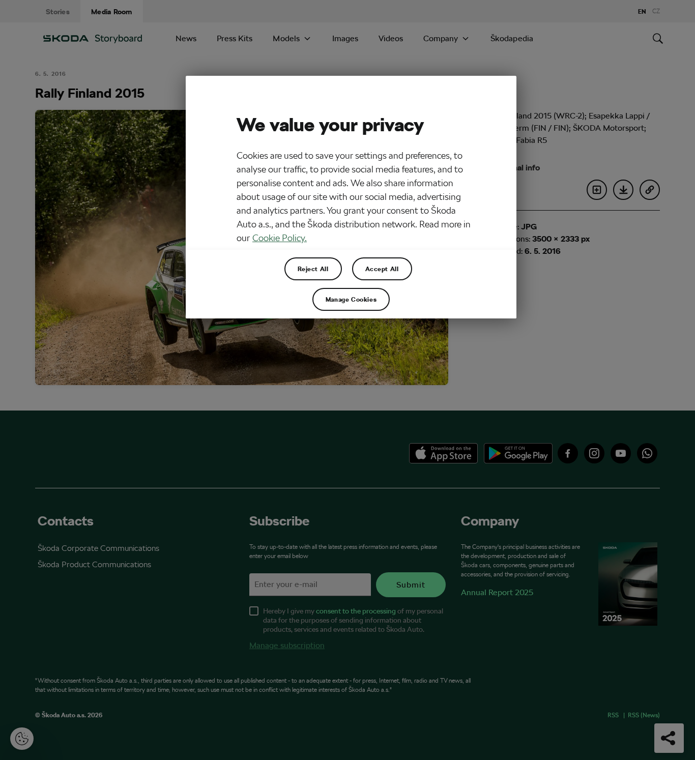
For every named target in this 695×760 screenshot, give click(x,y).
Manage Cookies (351, 299)
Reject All (313, 269)
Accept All (382, 269)
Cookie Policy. (279, 237)
